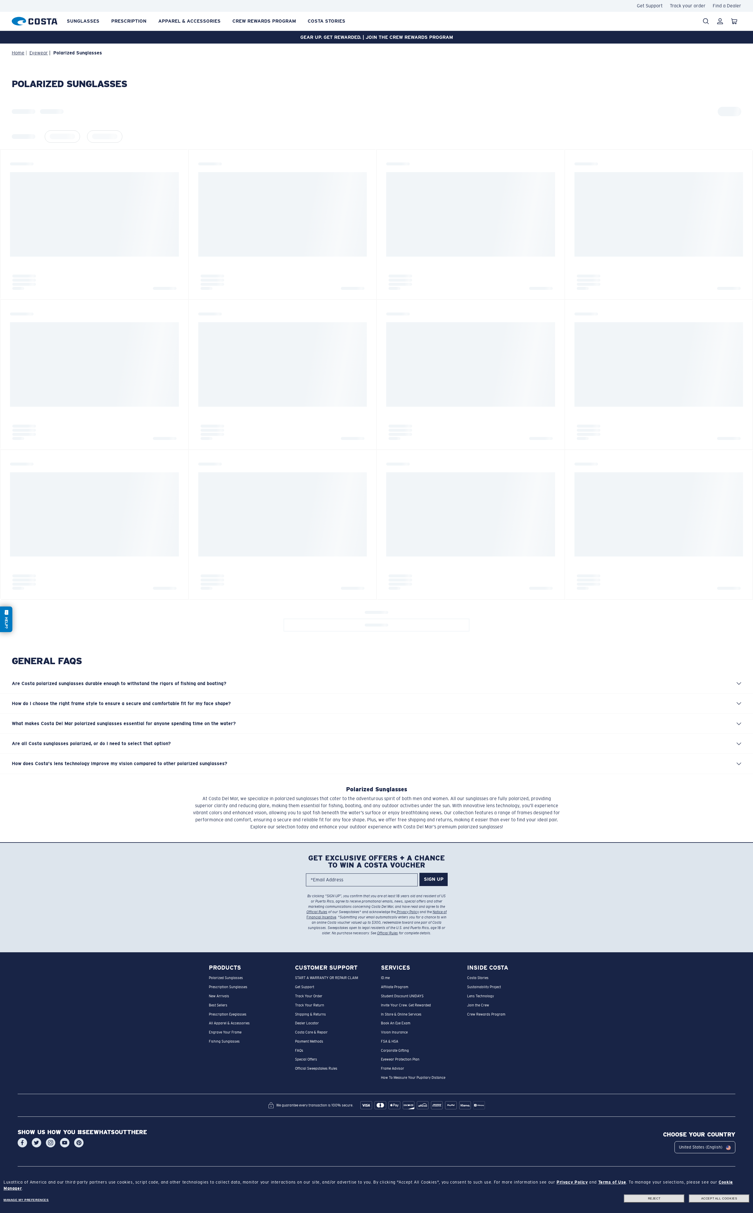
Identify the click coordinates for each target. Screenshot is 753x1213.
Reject (654, 1198)
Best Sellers (218, 1005)
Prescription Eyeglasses (227, 1014)
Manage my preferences (26, 1200)
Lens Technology (480, 996)
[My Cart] (734, 21)
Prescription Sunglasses (228, 987)
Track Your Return (309, 1005)
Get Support (650, 6)
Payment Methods (309, 1041)
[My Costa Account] (720, 21)
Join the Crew (478, 1005)
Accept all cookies (719, 1198)
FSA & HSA (389, 1041)
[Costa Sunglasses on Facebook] (22, 1142)
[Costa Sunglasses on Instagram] (50, 1142)
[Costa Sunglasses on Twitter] (36, 1142)
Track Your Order (308, 996)
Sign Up (434, 879)
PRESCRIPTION (128, 21)
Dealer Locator (307, 1023)
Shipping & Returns (310, 1014)
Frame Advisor (392, 1068)
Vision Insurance (394, 1032)
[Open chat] (6, 619)
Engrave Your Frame (225, 1032)
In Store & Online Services (401, 1014)
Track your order (688, 6)
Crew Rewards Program (264, 21)
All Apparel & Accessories (229, 1023)
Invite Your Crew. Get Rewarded (406, 1005)
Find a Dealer (727, 6)
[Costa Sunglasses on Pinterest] (79, 1142)
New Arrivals (219, 996)
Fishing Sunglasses (224, 1041)
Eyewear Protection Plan (400, 1059)
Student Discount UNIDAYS (402, 996)
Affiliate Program (394, 987)
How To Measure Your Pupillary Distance (413, 1078)
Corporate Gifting (395, 1050)
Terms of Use (612, 1182)
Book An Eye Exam (395, 1023)
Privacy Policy (407, 912)
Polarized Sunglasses (226, 978)
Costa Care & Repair (311, 1032)
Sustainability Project (484, 987)
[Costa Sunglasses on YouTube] (64, 1142)
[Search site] (706, 21)
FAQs (299, 1050)
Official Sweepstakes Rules (316, 1068)
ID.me (385, 978)
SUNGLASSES (83, 21)
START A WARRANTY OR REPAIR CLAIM (326, 978)
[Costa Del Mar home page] (34, 20)
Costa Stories (326, 21)
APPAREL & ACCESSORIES (189, 21)
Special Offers (306, 1059)
